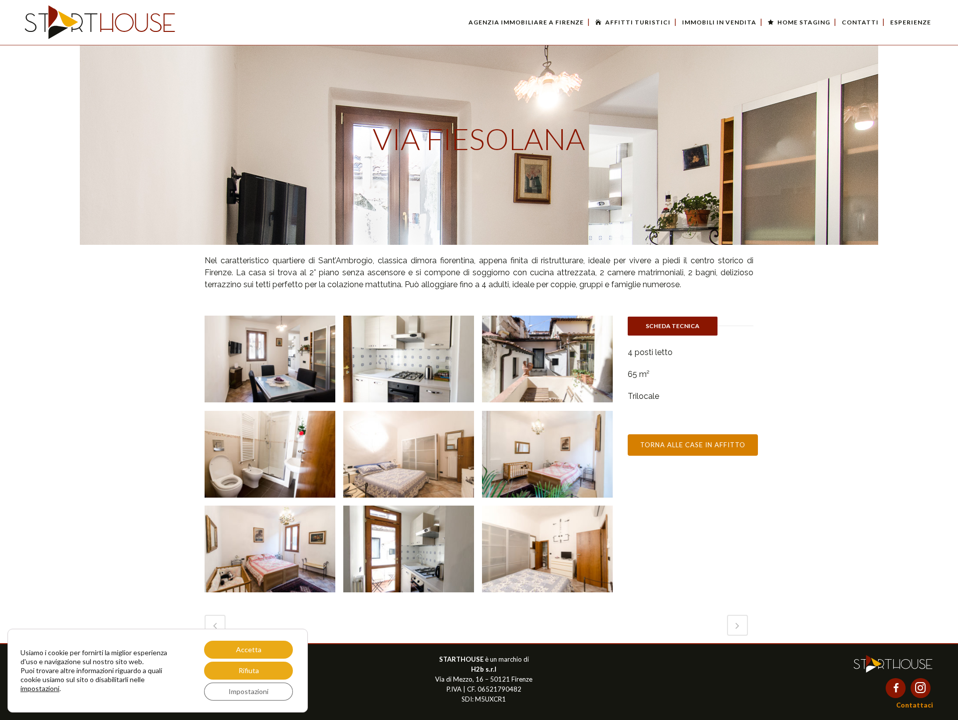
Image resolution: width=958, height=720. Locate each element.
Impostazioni (248, 691)
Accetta (248, 649)
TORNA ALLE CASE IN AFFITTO (692, 445)
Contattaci (914, 705)
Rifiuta (249, 670)
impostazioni (39, 688)
